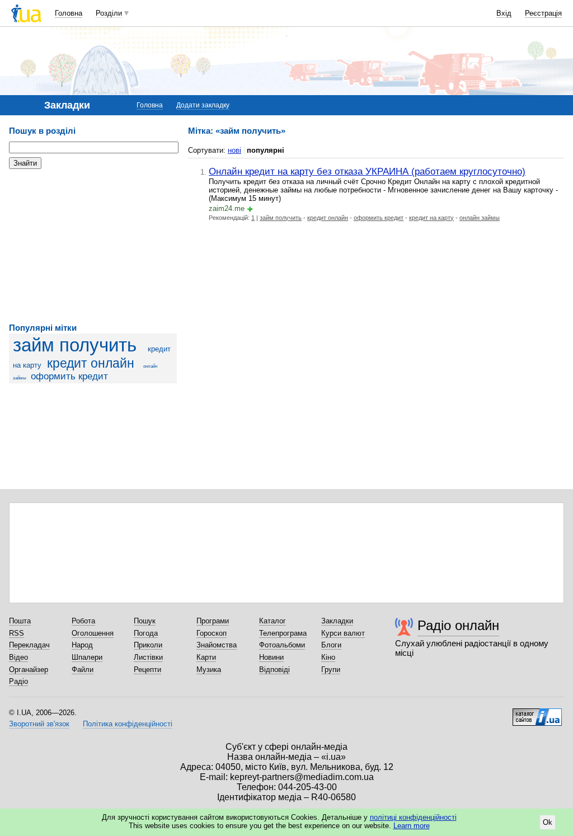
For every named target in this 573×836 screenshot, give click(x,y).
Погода (146, 633)
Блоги (331, 645)
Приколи (148, 645)
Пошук (145, 621)
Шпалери (87, 657)
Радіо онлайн (458, 625)
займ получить (75, 345)
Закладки (337, 621)
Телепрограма (283, 633)
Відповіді (274, 669)
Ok (547, 822)
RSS (16, 633)
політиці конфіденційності (413, 817)
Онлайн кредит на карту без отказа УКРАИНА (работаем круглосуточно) (367, 171)
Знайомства (216, 645)
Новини (271, 657)
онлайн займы (479, 217)
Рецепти (147, 669)
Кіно (328, 657)
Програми (212, 621)
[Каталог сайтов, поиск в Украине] (537, 712)
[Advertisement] (93, 246)
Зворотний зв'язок (39, 724)
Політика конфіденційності (127, 724)
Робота (83, 621)
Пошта (20, 621)
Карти (206, 657)
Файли (82, 669)
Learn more (411, 825)
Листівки (148, 657)
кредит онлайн (90, 363)
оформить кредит (69, 376)
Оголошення (93, 633)
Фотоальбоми (282, 645)
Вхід (503, 13)
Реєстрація (543, 13)
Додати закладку (202, 105)
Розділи (109, 13)
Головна (68, 13)
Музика (208, 669)
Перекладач (29, 645)
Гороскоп (211, 633)
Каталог (272, 621)
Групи (330, 669)
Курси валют (343, 633)
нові (234, 150)
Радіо (18, 681)
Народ (82, 645)
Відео (18, 657)
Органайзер (28, 669)
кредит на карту (431, 217)
